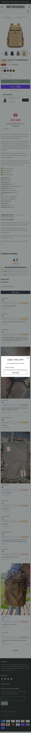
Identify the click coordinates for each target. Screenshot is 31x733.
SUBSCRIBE (15, 373)
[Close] (28, 358)
